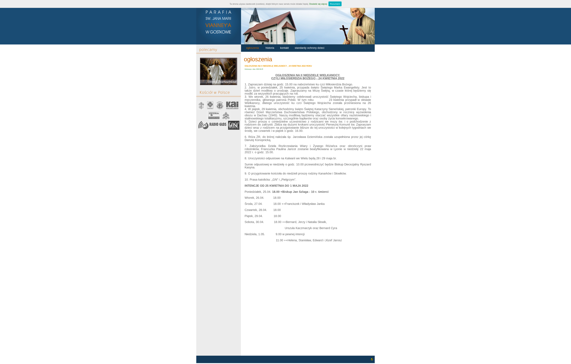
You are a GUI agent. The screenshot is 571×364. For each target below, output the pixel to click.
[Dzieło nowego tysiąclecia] (220, 109)
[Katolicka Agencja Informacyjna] (232, 109)
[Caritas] (210, 109)
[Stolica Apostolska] (201, 109)
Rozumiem (335, 4)
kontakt (284, 47)
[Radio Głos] (213, 129)
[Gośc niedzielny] (233, 129)
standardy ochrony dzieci (309, 47)
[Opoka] (214, 119)
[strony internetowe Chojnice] (371, 361)
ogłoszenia (252, 47)
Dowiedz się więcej (318, 4)
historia (270, 47)
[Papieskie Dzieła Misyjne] (226, 119)
